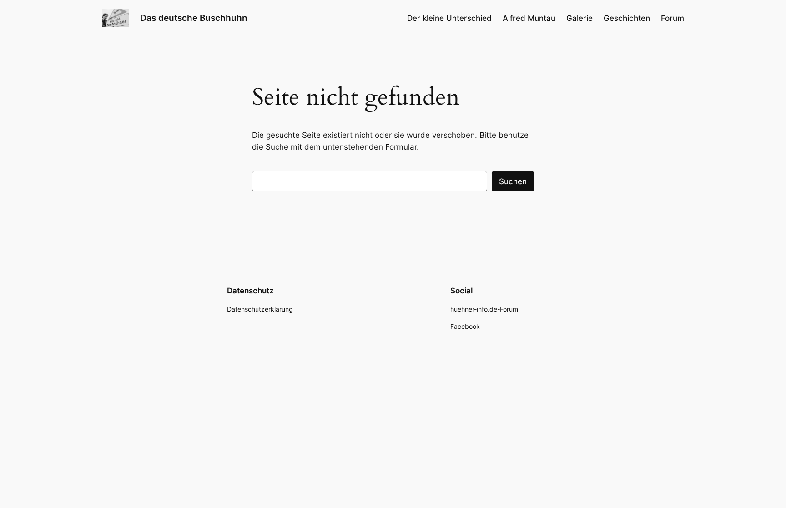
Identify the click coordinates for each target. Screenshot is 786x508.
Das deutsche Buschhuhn (193, 17)
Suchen (513, 181)
